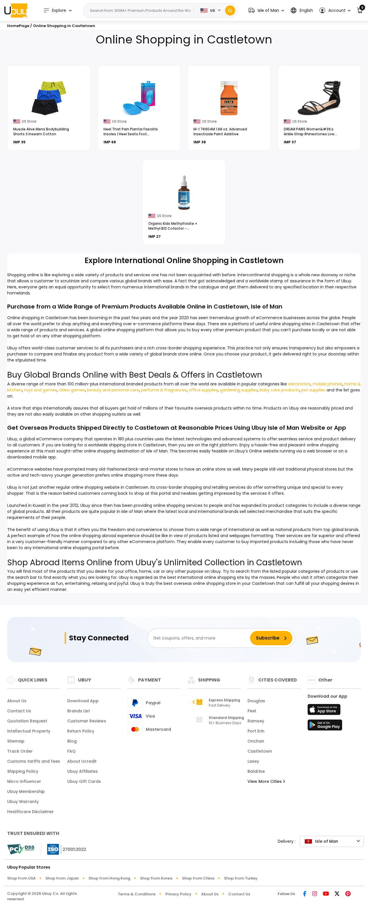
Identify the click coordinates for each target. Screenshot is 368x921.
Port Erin (256, 731)
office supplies (203, 390)
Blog (72, 741)
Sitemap (15, 741)
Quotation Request (27, 721)
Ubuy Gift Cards (84, 781)
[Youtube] (326, 894)
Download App (83, 701)
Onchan (256, 741)
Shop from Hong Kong (109, 878)
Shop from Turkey (241, 878)
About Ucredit (82, 761)
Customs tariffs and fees (33, 761)
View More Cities (265, 781)
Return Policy (80, 731)
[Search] (230, 10)
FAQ (71, 751)
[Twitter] (337, 894)
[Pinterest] (348, 894)
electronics (299, 384)
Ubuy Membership (26, 791)
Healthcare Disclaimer (30, 812)
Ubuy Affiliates (82, 771)
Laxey (253, 761)
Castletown (260, 751)
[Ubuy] (15, 10)
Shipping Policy (22, 771)
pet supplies (313, 390)
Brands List (78, 711)
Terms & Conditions (137, 894)
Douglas (256, 701)
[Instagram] (314, 894)
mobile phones (327, 384)
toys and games (40, 390)
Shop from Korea (156, 878)
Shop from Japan (62, 878)
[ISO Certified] (64, 849)
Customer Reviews (86, 721)
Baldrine (256, 771)
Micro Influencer (24, 781)
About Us (16, 701)
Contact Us (19, 711)
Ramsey (256, 721)
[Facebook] (305, 894)
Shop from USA (21, 878)
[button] (266, 10)
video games (72, 390)
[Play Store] (325, 727)
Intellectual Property (28, 731)
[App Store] (325, 711)
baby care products (279, 390)
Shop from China (198, 878)
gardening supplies (239, 390)
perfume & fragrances (164, 390)
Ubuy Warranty (23, 801)
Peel (252, 711)
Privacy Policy (178, 894)
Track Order (20, 751)
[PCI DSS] (20, 849)
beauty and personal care (113, 390)
